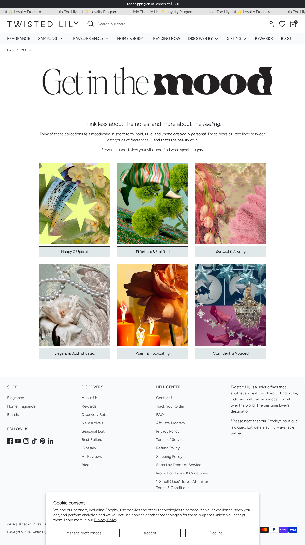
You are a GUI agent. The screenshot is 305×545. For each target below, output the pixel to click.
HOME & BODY (130, 38)
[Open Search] (90, 24)
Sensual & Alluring (231, 251)
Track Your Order (170, 406)
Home (11, 50)
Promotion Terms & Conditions (182, 473)
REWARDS (264, 38)
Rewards (89, 406)
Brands (13, 414)
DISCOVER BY (201, 38)
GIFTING (234, 38)
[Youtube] (18, 441)
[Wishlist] (282, 24)
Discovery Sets (94, 414)
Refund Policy (168, 448)
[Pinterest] (42, 441)
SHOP (11, 524)
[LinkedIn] (50, 441)
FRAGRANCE (18, 38)
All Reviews (92, 456)
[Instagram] (26, 441)
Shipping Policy (169, 456)
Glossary (89, 448)
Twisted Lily (38, 532)
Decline (216, 533)
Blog (85, 465)
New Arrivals (92, 423)
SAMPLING (48, 38)
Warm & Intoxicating (153, 353)
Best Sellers (92, 439)
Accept (150, 533)
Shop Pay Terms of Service (178, 465)
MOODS (26, 50)
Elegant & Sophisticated (75, 353)
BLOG (286, 38)
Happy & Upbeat (75, 251)
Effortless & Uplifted (153, 251)
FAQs (160, 414)
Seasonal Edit (93, 431)
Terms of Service (170, 439)
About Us (89, 397)
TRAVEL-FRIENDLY (88, 38)
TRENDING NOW (165, 38)
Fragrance (15, 397)
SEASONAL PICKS (29, 524)
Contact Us (165, 397)
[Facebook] (10, 441)
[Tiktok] (34, 441)
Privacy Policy (105, 520)
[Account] (271, 24)
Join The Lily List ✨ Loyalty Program (76, 12)
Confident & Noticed (231, 353)
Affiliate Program (170, 423)
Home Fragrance (21, 406)
